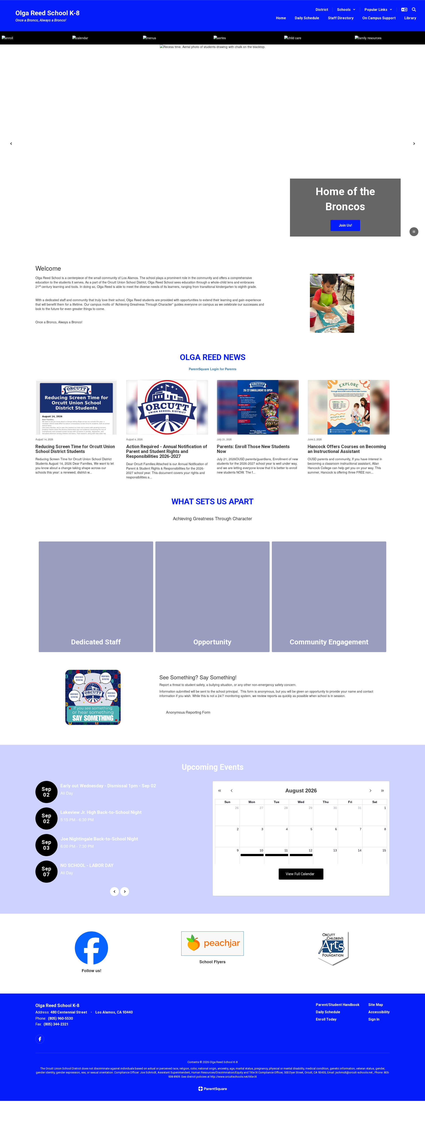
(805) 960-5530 (60, 1018)
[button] (346, 10)
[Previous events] (114, 891)
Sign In (373, 1019)
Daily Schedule (328, 1012)
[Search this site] (414, 9)
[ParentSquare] (212, 1088)
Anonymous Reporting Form (188, 712)
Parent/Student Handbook (337, 1005)
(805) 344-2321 (56, 1024)
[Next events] (124, 891)
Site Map (375, 1005)
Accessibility (379, 1012)
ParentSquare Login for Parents (212, 369)
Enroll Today (326, 1019)
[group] (96, 596)
